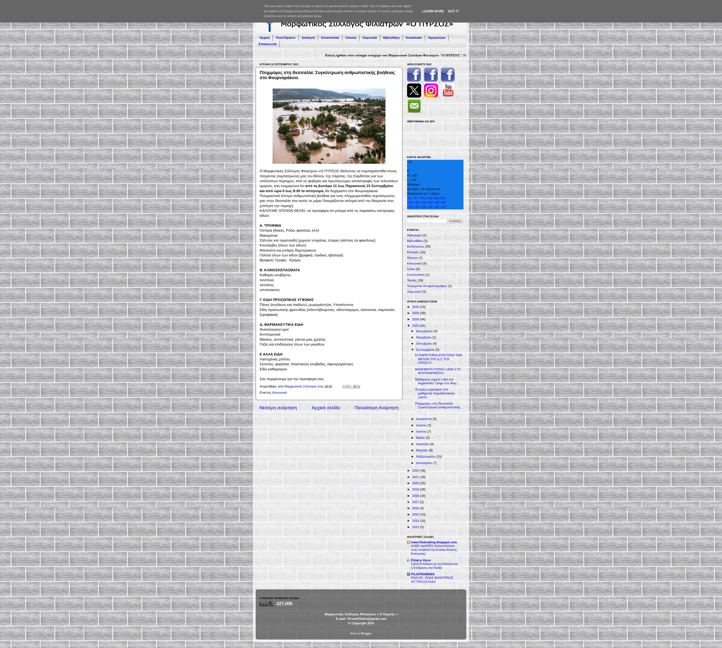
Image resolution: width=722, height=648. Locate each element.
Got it (453, 11)
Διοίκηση (308, 37)
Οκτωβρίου (424, 343)
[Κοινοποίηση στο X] (351, 387)
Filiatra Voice (421, 560)
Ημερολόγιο (436, 37)
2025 (416, 313)
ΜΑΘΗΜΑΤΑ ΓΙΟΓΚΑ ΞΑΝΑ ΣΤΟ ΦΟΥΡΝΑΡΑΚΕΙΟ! (438, 371)
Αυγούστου (424, 419)
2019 (416, 489)
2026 (416, 307)
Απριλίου (423, 444)
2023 (416, 325)
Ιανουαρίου (424, 463)
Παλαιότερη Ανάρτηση (377, 407)
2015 (416, 514)
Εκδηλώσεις (415, 246)
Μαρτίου (422, 450)
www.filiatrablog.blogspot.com (434, 542)
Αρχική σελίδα (326, 407)
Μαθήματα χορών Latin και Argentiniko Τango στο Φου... (437, 381)
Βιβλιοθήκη (391, 37)
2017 (416, 502)
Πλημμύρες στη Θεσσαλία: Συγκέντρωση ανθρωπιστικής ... (437, 407)
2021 (416, 477)
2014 (416, 521)
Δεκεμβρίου (425, 331)
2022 (416, 470)
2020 (416, 483)
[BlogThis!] (348, 387)
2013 (416, 527)
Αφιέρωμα (414, 235)
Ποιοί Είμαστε (286, 37)
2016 (416, 508)
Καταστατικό (330, 37)
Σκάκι (411, 269)
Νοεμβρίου (424, 337)
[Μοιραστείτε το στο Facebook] (355, 387)
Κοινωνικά (279, 392)
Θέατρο (412, 258)
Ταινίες (412, 280)
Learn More (433, 11)
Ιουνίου (421, 431)
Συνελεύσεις (416, 275)
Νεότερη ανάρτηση (278, 407)
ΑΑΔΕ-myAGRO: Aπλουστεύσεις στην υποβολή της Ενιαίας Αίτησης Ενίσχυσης (434, 549)
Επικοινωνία (268, 44)
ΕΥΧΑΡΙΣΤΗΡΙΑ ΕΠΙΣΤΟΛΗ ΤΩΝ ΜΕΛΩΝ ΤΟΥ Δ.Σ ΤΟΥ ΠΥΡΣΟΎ (438, 359)
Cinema (350, 37)
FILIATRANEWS (423, 574)
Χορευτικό (370, 37)
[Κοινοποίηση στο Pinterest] (358, 387)
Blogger (366, 633)
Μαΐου (421, 438)
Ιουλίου (421, 425)
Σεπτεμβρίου (425, 350)
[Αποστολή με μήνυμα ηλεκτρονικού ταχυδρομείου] (344, 387)
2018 (416, 496)
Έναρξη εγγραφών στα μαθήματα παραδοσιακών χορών (435, 393)
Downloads (414, 37)
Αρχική (264, 37)
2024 (416, 319)
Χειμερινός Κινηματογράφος (427, 286)
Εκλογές (413, 252)
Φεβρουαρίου (426, 456)
